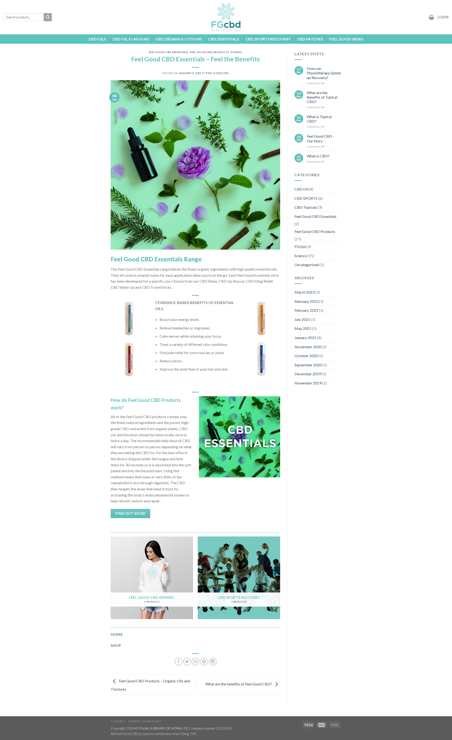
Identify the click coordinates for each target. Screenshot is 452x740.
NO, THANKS (180, 394)
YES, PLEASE (180, 376)
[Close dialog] (313, 328)
